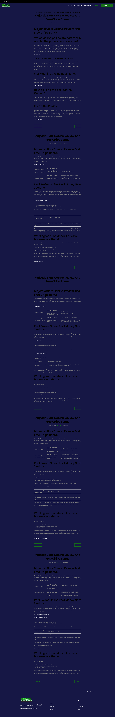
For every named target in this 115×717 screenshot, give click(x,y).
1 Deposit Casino (37, 199)
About (79, 700)
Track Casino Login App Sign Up (40, 353)
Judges (51, 703)
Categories (52, 706)
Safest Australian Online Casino (40, 617)
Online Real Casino (38, 119)
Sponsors (80, 703)
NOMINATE (97, 5)
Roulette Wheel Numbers (39, 306)
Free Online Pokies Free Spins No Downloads (43, 340)
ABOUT (72, 5)
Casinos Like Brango (38, 85)
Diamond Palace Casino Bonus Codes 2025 (43, 387)
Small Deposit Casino (38, 616)
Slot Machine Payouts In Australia (41, 538)
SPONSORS (78, 5)
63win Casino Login (38, 648)
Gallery (51, 709)
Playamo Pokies (37, 54)
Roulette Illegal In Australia (39, 164)
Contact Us (80, 706)
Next (78, 126)
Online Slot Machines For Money (40, 200)
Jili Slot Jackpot (37, 509)
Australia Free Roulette (38, 261)
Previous (38, 126)
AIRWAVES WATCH (87, 5)
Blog (79, 709)
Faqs (51, 700)
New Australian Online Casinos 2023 (41, 486)
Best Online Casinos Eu (39, 213)
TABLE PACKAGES (107, 5)
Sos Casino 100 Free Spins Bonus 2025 (42, 614)
